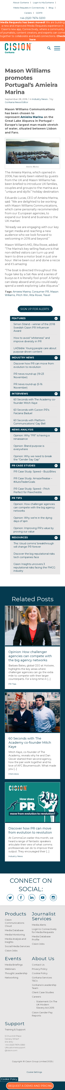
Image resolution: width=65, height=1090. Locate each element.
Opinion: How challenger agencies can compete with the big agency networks (34, 507)
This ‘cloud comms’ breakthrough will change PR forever (34, 545)
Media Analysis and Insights (15, 940)
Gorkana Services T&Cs (42, 979)
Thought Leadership (16, 973)
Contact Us (38, 964)
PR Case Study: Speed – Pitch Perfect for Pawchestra (32, 490)
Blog (51, 7)
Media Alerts (39, 924)
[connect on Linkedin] (31, 897)
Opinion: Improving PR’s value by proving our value (34, 530)
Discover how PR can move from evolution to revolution (34, 365)
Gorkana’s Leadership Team (44, 986)
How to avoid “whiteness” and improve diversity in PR (32, 339)
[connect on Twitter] (10, 897)
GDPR (39, 13)
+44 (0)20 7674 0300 (15, 1044)
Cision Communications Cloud (14, 922)
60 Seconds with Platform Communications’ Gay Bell (29, 422)
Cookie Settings (34, 1072)
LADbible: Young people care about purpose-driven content (35, 350)
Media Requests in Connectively (29, 7)
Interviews (20, 393)
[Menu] (55, 48)
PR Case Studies (23, 465)
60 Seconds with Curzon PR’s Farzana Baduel (31, 411)
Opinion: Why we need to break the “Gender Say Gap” (33, 458)
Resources (20, 537)
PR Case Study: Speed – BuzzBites (35, 471)
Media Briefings (14, 964)
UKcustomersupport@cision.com (15, 1049)
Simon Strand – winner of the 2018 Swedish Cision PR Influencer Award (34, 327)
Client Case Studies (43, 992)
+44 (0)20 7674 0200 (32, 18)
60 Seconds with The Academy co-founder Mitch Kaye (35, 401)
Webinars (10, 969)
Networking (11, 977)
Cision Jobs (11, 950)
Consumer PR (40, 291)
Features (19, 318)
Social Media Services (17, 946)
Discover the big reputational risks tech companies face (34, 555)
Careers (28, 13)
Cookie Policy (39, 973)
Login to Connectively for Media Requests (44, 930)
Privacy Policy (39, 969)
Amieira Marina (31, 117)
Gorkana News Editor (16, 102)
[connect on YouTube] (42, 897)
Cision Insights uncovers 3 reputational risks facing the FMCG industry (34, 567)
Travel (46, 295)
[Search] (47, 48)
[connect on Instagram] (53, 897)
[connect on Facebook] (21, 897)
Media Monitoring (15, 934)
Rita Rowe (35, 295)
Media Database (14, 930)
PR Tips (17, 498)
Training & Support (15, 1029)
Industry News (39, 99)
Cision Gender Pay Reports (42, 1014)
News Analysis (22, 429)
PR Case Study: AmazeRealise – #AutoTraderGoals (33, 480)
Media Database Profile (41, 938)
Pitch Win (22, 295)
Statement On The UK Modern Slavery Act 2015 (46, 1004)
